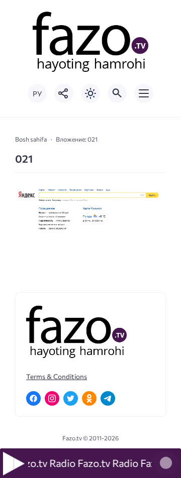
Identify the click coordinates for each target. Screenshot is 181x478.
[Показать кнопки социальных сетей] (63, 93)
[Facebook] (33, 398)
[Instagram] (52, 398)
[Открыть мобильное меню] (143, 93)
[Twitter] (70, 398)
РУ (37, 93)
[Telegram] (108, 398)
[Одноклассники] (89, 398)
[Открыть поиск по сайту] (117, 93)
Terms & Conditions (56, 376)
